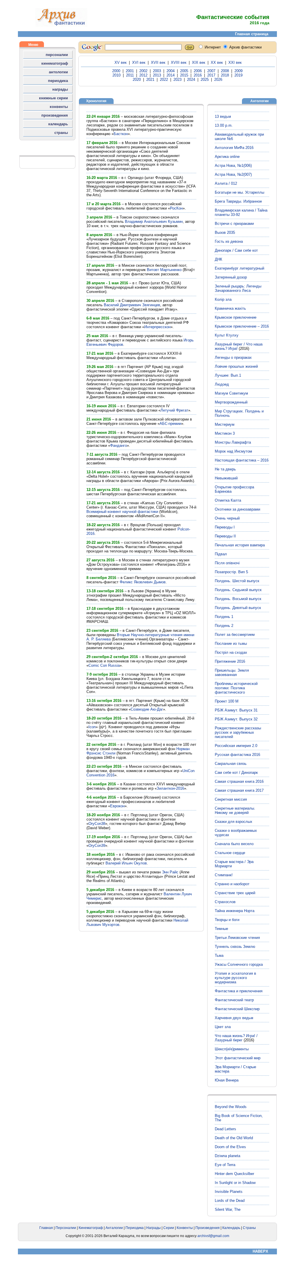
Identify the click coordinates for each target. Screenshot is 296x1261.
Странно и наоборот (232, 884)
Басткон (121, 134)
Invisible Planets (229, 1191)
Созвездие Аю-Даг (147, 709)
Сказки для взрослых (233, 821)
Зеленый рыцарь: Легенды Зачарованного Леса (238, 288)
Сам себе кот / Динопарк (236, 772)
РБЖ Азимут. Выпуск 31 (236, 710)
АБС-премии (170, 423)
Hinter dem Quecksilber (234, 1174)
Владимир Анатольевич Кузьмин (154, 221)
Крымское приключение (235, 317)
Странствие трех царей (235, 893)
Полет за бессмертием (235, 634)
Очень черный (227, 518)
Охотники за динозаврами (237, 509)
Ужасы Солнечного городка (239, 964)
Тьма (219, 955)
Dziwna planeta (227, 1156)
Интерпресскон (157, 327)
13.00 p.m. (224, 125)
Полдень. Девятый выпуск (238, 608)
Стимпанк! (224, 875)
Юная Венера (226, 1080)
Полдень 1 (224, 616)
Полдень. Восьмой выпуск (238, 599)
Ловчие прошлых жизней (236, 366)
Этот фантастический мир (237, 1058)
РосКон (176, 208)
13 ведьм (223, 116)
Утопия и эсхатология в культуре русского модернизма (235, 977)
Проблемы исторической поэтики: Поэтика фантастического (236, 687)
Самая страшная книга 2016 (239, 781)
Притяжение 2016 (230, 661)
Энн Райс (170, 872)
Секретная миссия (231, 799)
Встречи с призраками (234, 223)
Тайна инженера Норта (234, 911)
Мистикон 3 (225, 433)
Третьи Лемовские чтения (237, 937)
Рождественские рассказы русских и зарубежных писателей (238, 732)
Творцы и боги (227, 920)
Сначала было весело (234, 844)
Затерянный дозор (231, 277)
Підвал (221, 554)
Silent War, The (227, 1209)
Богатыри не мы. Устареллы (239, 192)
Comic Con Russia (104, 665)
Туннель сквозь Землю (235, 946)
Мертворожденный (231, 402)
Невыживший (226, 478)
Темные (221, 928)
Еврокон (117, 806)
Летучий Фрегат (174, 410)
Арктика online (227, 156)
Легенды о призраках (233, 357)
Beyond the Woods (231, 1107)
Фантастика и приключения (238, 991)
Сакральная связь (231, 763)
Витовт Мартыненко (164, 270)
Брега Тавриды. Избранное (238, 201)
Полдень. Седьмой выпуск (238, 590)
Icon (92, 727)
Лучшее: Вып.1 (228, 375)
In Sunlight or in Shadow (235, 1182)
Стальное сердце (230, 853)
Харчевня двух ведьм (234, 1018)
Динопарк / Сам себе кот (236, 250)
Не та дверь (225, 469)
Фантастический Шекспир (237, 1009)
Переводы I (225, 527)
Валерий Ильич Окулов (126, 863)
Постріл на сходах (231, 652)
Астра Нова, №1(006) (233, 165)
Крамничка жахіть (230, 308)
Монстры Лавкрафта (233, 442)
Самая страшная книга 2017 (239, 790)
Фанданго (118, 445)
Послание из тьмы (231, 643)
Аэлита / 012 (226, 183)
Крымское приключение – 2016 (242, 326)
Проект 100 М (226, 701)
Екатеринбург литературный (239, 268)
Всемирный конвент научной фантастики (122, 511)
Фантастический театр (234, 1000)
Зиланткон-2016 (170, 788)
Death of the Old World (234, 1138)
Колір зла (223, 299)
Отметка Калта (228, 500)
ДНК (218, 259)
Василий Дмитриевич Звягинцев (132, 305)
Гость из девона (229, 241)
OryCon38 (96, 823)
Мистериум (224, 424)
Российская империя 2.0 (236, 745)
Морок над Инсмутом (233, 451)
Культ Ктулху (226, 335)
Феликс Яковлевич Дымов (143, 582)
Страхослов (225, 902)
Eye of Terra (225, 1165)
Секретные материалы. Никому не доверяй (235, 810)
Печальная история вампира (240, 545)
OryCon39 (96, 845)
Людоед (222, 384)
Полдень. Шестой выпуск (237, 581)
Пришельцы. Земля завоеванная (232, 672)
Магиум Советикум (231, 393)
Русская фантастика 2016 (237, 754)
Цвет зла (223, 1027)
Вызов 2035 (225, 232)
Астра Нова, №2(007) (233, 174)
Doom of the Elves (230, 1147)
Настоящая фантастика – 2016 (242, 460)
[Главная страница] (61, 25)
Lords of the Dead (230, 1200)
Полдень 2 (224, 625)
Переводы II (225, 536)
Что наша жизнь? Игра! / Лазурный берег (236, 1038)
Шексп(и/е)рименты (232, 1049)
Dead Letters (225, 1129)
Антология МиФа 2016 (234, 147)
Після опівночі (227, 563)
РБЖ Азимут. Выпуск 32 (236, 719)
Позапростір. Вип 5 (231, 572)
